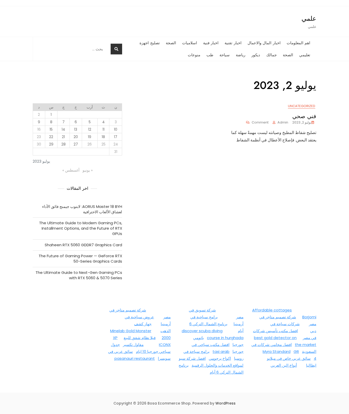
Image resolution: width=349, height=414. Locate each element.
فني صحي (304, 116)
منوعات (194, 55)
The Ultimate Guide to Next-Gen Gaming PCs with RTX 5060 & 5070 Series (79, 275)
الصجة (171, 43)
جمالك (271, 55)
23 (39, 136)
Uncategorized (301, 106)
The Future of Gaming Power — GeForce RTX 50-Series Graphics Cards (80, 258)
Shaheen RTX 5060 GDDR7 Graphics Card (83, 245)
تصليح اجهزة (149, 43)
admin (282, 122)
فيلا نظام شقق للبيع (140, 337)
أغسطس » (70, 170)
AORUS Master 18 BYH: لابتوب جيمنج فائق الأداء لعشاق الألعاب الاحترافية (82, 209)
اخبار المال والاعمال (264, 43)
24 (115, 144)
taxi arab (221, 351)
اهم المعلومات (298, 43)
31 (115, 151)
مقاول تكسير (133, 344)
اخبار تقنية (233, 43)
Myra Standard (276, 351)
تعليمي (304, 55)
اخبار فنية (211, 43)
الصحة (288, 55)
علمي (308, 18)
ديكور (255, 55)
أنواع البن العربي (284, 365)
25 (103, 144)
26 (89, 144)
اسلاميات (189, 43)
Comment (257, 122)
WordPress (225, 403)
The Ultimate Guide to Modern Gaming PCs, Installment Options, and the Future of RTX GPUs (80, 228)
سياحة (224, 55)
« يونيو (88, 170)
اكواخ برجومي (220, 358)
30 (39, 144)
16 (39, 129)
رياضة (240, 55)
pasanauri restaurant (134, 358)
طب (209, 55)
